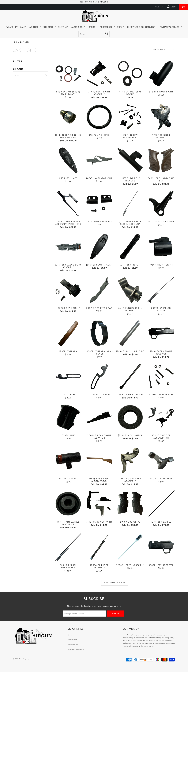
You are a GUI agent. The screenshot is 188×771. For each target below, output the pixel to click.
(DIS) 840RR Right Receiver (161, 333)
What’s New (12, 27)
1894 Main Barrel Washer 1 (68, 504)
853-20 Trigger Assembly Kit (161, 417)
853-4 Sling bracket (99, 203)
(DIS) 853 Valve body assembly (68, 247)
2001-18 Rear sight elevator (99, 417)
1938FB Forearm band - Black (99, 333)
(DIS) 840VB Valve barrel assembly (130, 203)
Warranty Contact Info (76, 649)
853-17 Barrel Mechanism (68, 547)
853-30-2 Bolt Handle (161, 203)
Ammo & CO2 (77, 27)
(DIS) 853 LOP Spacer (99, 247)
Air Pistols (48, 27)
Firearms (62, 27)
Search (70, 634)
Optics (92, 27)
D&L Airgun (23, 658)
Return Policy (73, 644)
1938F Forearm (68, 333)
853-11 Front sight (161, 74)
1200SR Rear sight (68, 290)
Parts (120, 27)
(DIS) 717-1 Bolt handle (130, 160)
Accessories (106, 27)
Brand (18, 69)
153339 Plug (68, 417)
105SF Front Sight (161, 247)
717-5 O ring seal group (130, 74)
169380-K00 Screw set (161, 376)
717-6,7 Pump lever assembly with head (68, 203)
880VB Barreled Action (161, 290)
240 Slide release (161, 460)
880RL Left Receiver (161, 547)
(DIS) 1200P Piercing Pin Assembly (68, 117)
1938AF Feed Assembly (130, 547)
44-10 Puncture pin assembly (130, 290)
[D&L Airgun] (94, 16)
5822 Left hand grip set (161, 160)
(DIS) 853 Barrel (161, 504)
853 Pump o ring (99, 117)
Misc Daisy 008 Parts (99, 504)
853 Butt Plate (68, 160)
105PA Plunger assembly (99, 547)
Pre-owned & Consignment (141, 27)
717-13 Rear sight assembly (99, 74)
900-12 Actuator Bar (99, 290)
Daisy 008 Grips (130, 504)
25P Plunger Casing (130, 376)
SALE (22, 27)
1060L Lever (68, 376)
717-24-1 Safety (68, 460)
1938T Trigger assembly (161, 117)
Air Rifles (34, 27)
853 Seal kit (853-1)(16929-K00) (68, 74)
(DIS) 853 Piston (130, 247)
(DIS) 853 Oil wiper (130, 417)
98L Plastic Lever (99, 376)
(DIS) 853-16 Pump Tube (130, 333)
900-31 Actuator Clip (99, 160)
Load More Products (114, 582)
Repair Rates (72, 639)
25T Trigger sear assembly (130, 460)
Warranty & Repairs (170, 27)
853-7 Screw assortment (130, 117)
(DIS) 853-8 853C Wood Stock (99, 460)
